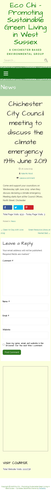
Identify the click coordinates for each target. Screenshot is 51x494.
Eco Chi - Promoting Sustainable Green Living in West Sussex (25, 23)
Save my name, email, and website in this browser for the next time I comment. (24, 344)
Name (6, 301)
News (13, 221)
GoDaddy (42, 488)
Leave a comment (27, 178)
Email (6, 315)
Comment (8, 260)
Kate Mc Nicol (27, 173)
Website (6, 329)
